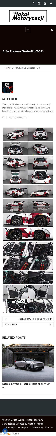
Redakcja (10, 427)
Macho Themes (35, 423)
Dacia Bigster (10, 324)
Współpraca (24, 427)
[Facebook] (33, 3)
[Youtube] (45, 3)
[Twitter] (51, 3)
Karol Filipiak (9, 98)
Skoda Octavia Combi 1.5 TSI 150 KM (35, 319)
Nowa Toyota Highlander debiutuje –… (26, 385)
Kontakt (49, 427)
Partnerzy (38, 427)
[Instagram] (39, 3)
